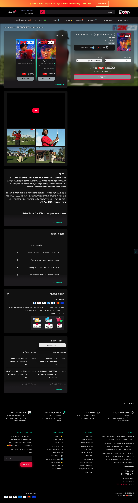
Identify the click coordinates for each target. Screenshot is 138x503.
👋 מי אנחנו (59, 436)
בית (5, 27)
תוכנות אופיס (88, 449)
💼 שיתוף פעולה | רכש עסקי (21, 20)
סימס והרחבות (88, 459)
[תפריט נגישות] (136, 251)
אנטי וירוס (89, 456)
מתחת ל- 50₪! (57, 469)
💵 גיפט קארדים (40, 20)
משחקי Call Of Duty (86, 469)
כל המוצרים (11, 27)
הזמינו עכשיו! (102, 4)
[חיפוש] (42, 12)
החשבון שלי (28, 13)
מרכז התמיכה (58, 439)
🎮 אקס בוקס (124, 20)
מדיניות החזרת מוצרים (55, 449)
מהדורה (99, 57)
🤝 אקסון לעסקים (57, 462)
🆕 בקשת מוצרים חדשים (54, 459)
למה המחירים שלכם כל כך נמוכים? (44, 275)
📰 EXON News (57, 456)
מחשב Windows (52, 345)
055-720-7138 (121, 484)
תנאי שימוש (59, 443)
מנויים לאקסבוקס (87, 446)
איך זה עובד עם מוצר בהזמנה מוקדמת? (43, 252)
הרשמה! (26, 464)
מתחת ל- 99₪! (57, 466)
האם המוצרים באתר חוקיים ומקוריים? (43, 267)
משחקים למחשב (87, 439)
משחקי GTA (89, 472)
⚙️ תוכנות (56, 20)
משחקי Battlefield (86, 466)
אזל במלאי (46, 79)
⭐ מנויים (69, 20)
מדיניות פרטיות (57, 446)
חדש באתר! (89, 436)
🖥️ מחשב (93, 20)
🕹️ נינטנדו (79, 20)
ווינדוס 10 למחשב (87, 453)
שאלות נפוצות (58, 453)
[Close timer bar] (136, 4)
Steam (103, 47)
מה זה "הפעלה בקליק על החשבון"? (45, 260)
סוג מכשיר (127, 57)
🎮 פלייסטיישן (108, 20)
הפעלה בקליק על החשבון (86, 47)
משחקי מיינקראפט (86, 462)
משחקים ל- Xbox (87, 443)
